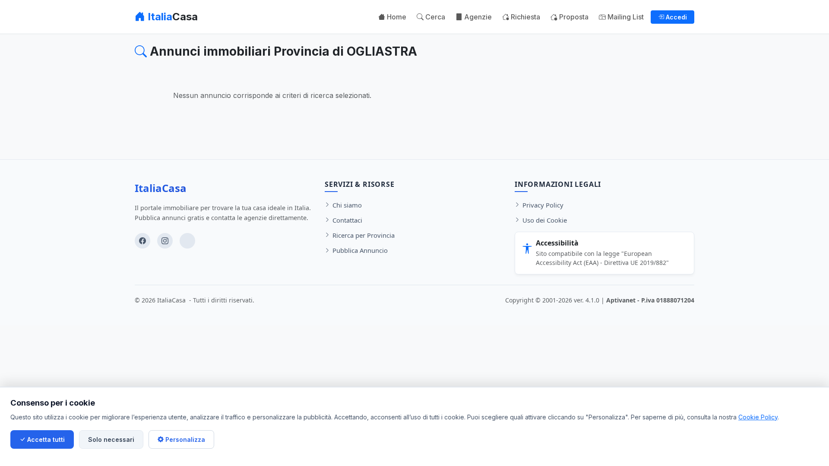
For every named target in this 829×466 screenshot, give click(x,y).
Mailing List (625, 17)
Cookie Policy (758, 417)
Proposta (573, 17)
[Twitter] (187, 241)
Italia (171, 16)
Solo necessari (111, 439)
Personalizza (184, 439)
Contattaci (347, 220)
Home (395, 17)
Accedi (675, 17)
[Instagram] (165, 241)
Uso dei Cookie (544, 220)
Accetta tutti (45, 439)
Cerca (434, 17)
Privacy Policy (542, 205)
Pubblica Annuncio (360, 250)
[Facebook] (142, 241)
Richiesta (524, 17)
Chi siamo (347, 205)
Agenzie (477, 17)
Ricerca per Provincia (363, 235)
